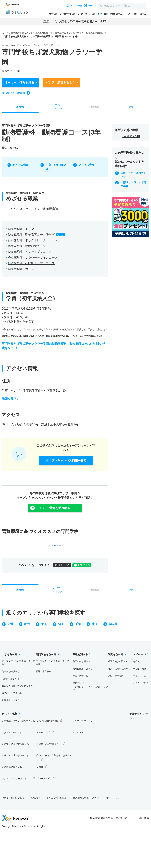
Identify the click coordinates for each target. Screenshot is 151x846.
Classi (39, 767)
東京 (95, 624)
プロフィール (139, 676)
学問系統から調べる (118, 661)
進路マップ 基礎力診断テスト (16, 744)
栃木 (27, 624)
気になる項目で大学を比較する (17, 686)
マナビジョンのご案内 (13, 797)
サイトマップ (113, 797)
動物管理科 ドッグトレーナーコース (33, 240)
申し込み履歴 (139, 668)
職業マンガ (90, 687)
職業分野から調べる (82, 668)
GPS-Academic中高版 (47, 721)
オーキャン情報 (19, 82)
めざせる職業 (20, 164)
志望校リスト (139, 661)
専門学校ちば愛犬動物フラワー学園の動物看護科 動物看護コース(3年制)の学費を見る (54, 346)
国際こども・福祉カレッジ (133, 174)
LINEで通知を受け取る (55, 508)
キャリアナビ (43, 732)
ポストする (63, 565)
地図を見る (9, 398)
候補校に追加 (13, 92)
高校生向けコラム (11, 700)
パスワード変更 (140, 683)
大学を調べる (55, 14)
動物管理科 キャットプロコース (30, 251)
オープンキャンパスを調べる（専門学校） (53, 663)
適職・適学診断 (80, 676)
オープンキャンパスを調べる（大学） (18, 663)
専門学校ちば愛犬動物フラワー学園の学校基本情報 (80, 33)
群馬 (44, 624)
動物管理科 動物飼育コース (27, 246)
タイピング (77, 732)
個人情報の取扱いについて (86, 797)
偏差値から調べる (11, 671)
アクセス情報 (86, 164)
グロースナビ (43, 778)
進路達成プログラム (12, 767)
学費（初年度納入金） (56, 167)
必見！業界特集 (43, 671)
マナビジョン (17, 12)
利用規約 (35, 797)
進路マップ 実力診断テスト (15, 755)
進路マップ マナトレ (82, 721)
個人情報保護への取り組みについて (110, 817)
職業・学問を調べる (113, 14)
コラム (143, 14)
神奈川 (113, 624)
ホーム (5, 33)
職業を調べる (80, 654)
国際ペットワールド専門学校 (133, 184)
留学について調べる (12, 693)
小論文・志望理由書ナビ (48, 744)
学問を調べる (115, 654)
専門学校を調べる (71, 14)
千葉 (78, 624)
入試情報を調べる (11, 678)
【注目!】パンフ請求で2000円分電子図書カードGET (73, 21)
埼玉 (61, 624)
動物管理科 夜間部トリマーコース (31, 263)
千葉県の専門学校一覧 (42, 33)
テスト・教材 (132, 14)
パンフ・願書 (60, 82)
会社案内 (144, 818)
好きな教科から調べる (119, 668)
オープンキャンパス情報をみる (66, 460)
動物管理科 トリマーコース (27, 229)
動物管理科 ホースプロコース (28, 269)
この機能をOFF (131, 136)
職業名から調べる (81, 661)
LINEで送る (84, 565)
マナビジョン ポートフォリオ (16, 778)
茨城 (10, 624)
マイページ (139, 654)
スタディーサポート (12, 732)
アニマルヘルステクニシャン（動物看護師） (31, 208)
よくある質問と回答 (56, 797)
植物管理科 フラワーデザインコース (33, 257)
